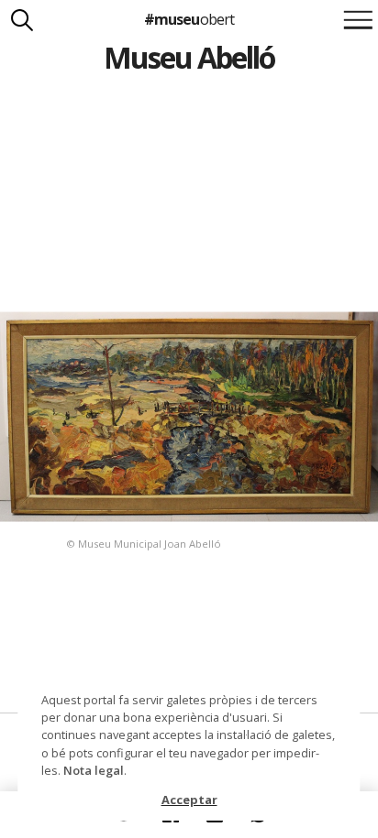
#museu (188, 19)
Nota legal (93, 770)
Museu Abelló (189, 57)
